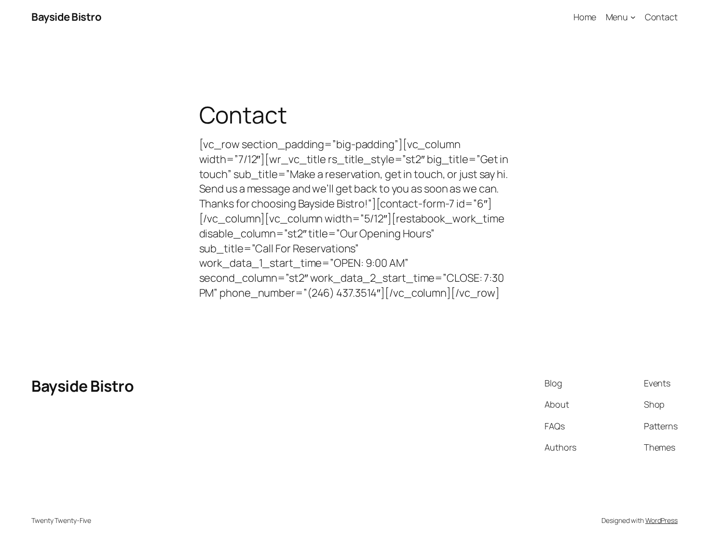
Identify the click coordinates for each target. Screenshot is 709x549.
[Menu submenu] (633, 17)
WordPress (661, 520)
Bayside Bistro (66, 17)
